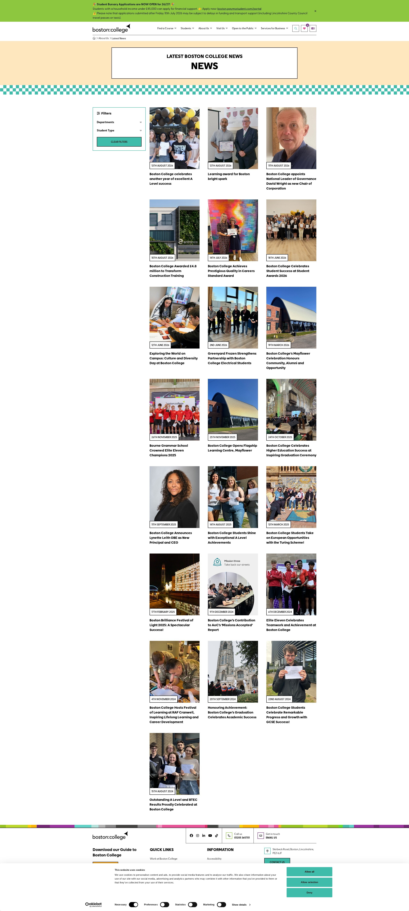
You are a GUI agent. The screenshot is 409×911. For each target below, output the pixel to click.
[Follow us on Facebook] (191, 835)
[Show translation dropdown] (313, 28)
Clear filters (119, 142)
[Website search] (295, 28)
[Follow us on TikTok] (216, 835)
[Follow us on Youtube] (210, 835)
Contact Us (277, 862)
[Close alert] (315, 11)
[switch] (164, 904)
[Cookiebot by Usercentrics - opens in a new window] (94, 904)
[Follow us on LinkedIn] (203, 835)
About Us (103, 38)
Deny (309, 892)
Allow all (309, 871)
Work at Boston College (163, 858)
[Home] (95, 38)
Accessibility (214, 858)
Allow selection (309, 882)
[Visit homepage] (111, 28)
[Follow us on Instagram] (197, 835)
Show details (239, 904)
